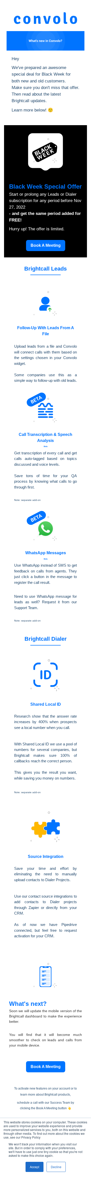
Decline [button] (56, 1167)
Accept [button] (34, 1167)
